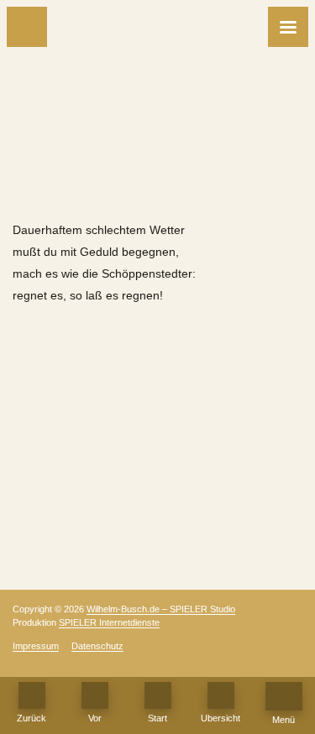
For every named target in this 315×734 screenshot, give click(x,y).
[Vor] (94, 695)
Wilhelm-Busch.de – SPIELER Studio (161, 609)
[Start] (157, 695)
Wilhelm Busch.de (158, 188)
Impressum (36, 646)
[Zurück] (27, 27)
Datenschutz (97, 646)
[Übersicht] (220, 695)
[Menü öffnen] (288, 27)
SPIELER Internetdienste (109, 622)
